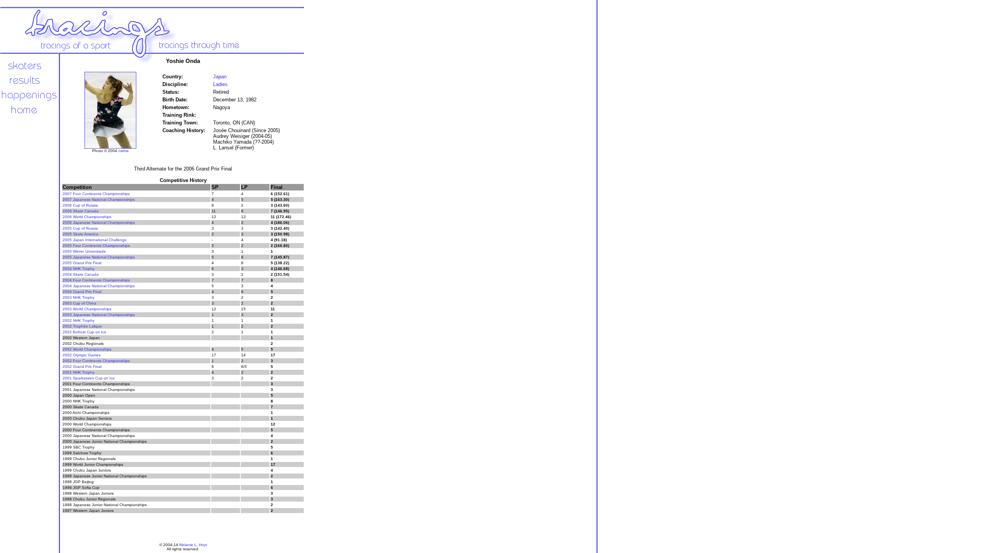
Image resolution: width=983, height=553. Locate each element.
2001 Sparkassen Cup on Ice (89, 378)
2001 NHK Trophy (78, 372)
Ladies (220, 84)
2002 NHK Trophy (78, 320)
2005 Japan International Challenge (95, 240)
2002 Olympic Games (82, 355)
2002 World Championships (87, 349)
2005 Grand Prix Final (82, 263)
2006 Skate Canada (81, 211)
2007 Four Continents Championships (96, 194)
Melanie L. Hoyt (193, 545)
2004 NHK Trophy (78, 269)
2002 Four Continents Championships (96, 361)
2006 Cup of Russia (80, 205)
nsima (123, 151)
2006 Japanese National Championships (99, 222)
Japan (220, 76)
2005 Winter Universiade (84, 251)
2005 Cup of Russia (80, 228)
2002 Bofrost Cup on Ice (84, 332)
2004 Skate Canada (81, 274)
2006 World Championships (87, 217)
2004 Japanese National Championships (99, 286)
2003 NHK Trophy (78, 297)
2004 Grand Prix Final (82, 292)
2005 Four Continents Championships (96, 245)
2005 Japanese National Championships (99, 257)
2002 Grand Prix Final (82, 366)
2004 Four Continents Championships (96, 280)
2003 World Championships (87, 309)
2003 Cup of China (79, 303)
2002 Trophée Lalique (82, 326)
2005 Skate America (80, 234)
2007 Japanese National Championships (99, 199)
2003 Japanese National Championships (99, 315)
